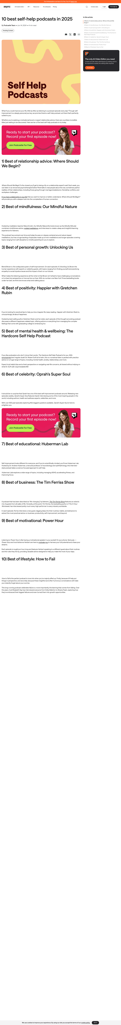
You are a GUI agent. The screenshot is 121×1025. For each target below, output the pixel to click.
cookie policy (85, 1023)
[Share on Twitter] (70, 34)
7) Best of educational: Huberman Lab (96, 39)
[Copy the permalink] (79, 34)
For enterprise (47, 6)
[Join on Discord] (66, 34)
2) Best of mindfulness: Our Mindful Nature (97, 25)
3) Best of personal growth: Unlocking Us (97, 27)
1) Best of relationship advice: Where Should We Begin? (99, 21)
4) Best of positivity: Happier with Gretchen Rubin (99, 30)
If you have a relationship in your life (14, 197)
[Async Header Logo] (7, 6)
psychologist (6, 357)
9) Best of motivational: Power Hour (95, 44)
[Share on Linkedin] (74, 34)
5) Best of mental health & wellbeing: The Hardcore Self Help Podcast (100, 33)
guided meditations (31, 228)
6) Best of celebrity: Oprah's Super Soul (96, 37)
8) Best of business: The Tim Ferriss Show (97, 42)
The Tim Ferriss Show (57, 502)
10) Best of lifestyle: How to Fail (93, 47)
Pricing (55, 6)
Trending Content (8, 30)
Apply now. (74, 1)
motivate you (43, 542)
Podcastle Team (9, 25)
